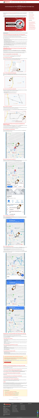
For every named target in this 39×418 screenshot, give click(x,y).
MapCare (21, 8)
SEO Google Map (9, 358)
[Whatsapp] (37, 415)
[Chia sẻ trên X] (14, 397)
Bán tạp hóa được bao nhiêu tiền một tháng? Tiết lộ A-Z (32, 24)
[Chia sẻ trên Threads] (15, 397)
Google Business (15, 399)
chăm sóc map (17, 358)
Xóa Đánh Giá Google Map (15, 410)
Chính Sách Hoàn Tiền (23, 407)
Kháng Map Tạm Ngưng (14, 409)
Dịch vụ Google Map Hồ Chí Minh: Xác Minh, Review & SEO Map (32, 29)
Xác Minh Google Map (31, 14)
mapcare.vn (6, 408)
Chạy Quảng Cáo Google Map (15, 411)
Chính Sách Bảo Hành (23, 405)
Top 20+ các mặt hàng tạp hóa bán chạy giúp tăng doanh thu (32, 22)
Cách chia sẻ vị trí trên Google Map (8, 394)
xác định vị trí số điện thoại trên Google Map (11, 391)
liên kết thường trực (20, 399)
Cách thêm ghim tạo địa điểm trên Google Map (10, 395)
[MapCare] (6, 2)
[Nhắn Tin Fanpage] (37, 414)
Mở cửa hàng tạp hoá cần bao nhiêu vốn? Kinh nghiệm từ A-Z (32, 25)
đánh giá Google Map (13, 358)
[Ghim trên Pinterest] (16, 397)
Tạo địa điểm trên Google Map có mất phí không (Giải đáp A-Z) (32, 27)
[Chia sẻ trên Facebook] (13, 397)
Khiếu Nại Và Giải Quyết (23, 409)
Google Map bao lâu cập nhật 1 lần (11, 393)
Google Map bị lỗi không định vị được (9, 392)
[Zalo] (37, 412)
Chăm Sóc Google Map (31, 17)
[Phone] (37, 411)
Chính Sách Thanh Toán (23, 408)
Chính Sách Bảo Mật (23, 406)
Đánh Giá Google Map (31, 15)
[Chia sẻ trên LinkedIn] (17, 397)
